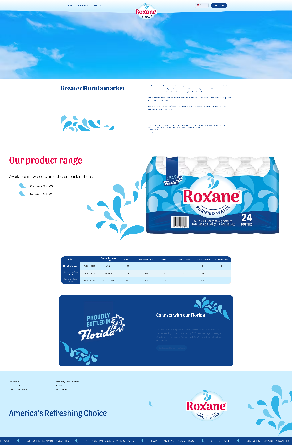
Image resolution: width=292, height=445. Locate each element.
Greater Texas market (17, 385)
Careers (59, 385)
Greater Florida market (18, 389)
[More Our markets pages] (89, 5)
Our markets (14, 382)
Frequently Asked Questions (67, 382)
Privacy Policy (61, 389)
